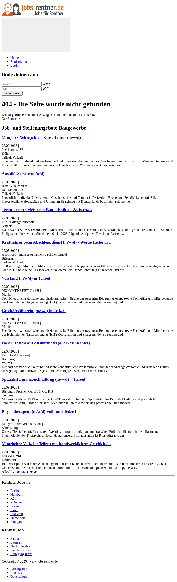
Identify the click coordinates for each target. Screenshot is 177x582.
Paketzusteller (19, 550)
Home (14, 57)
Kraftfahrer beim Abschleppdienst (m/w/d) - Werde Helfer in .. (56, 242)
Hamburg (16, 494)
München (16, 502)
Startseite (14, 118)
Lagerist (15, 542)
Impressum (17, 572)
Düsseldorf (17, 518)
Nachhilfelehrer (21, 546)
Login (14, 65)
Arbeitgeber (18, 569)
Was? (46, 84)
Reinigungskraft (21, 554)
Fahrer (14, 538)
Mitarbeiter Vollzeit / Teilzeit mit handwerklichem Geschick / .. (56, 443)
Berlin (14, 490)
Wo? (46, 88)
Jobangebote (16, 471)
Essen (14, 510)
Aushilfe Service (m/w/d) (23, 173)
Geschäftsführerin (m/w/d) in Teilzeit (34, 310)
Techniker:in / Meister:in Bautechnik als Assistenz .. (47, 209)
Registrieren (18, 61)
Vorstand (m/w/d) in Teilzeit (26, 278)
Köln (13, 498)
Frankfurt (16, 514)
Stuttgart (16, 522)
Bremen (15, 506)
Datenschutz (18, 576)
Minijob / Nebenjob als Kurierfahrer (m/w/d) (41, 137)
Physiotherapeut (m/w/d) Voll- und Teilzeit (39, 411)
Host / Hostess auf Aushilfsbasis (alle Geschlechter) (46, 343)
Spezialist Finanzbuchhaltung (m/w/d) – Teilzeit (43, 379)
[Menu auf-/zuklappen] (36, 35)
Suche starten (12, 93)
